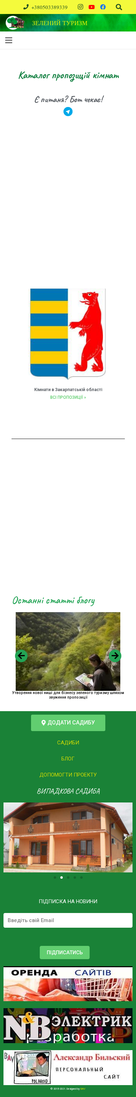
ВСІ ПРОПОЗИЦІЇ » (68, 397)
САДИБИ (68, 742)
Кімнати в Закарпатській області (68, 389)
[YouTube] (91, 7)
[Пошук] (119, 7)
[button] (68, 723)
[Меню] (8, 40)
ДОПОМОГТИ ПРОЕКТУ (68, 775)
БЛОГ (68, 759)
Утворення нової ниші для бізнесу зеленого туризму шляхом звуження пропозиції (68, 695)
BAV (83, 1088)
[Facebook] (102, 7)
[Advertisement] (68, 210)
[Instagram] (80, 7)
